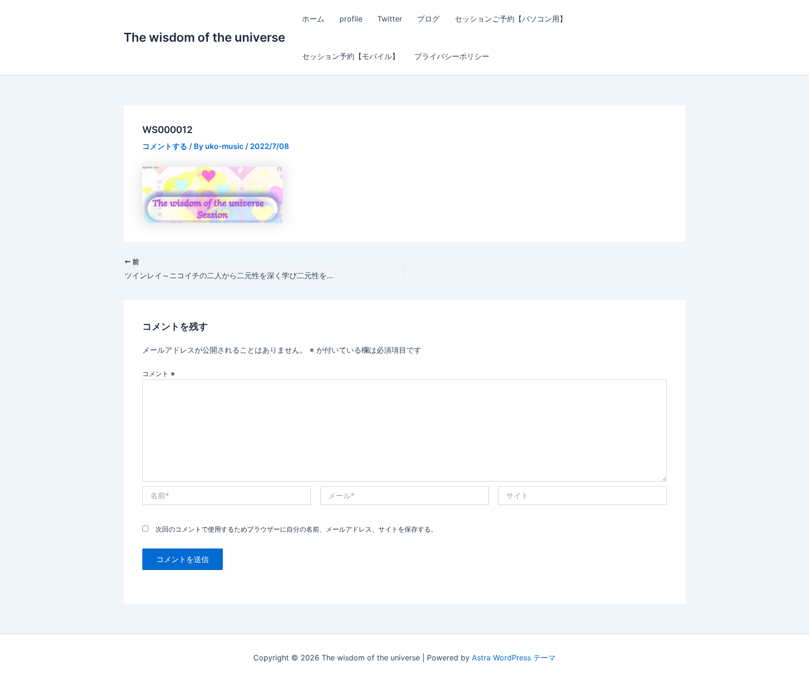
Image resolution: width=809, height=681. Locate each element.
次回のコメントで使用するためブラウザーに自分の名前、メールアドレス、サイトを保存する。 (296, 529)
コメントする (164, 146)
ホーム (313, 18)
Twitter (389, 18)
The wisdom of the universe (204, 37)
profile (350, 18)
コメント (158, 374)
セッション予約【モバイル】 (350, 56)
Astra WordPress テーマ (514, 657)
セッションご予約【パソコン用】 (511, 18)
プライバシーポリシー (451, 56)
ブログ (428, 18)
